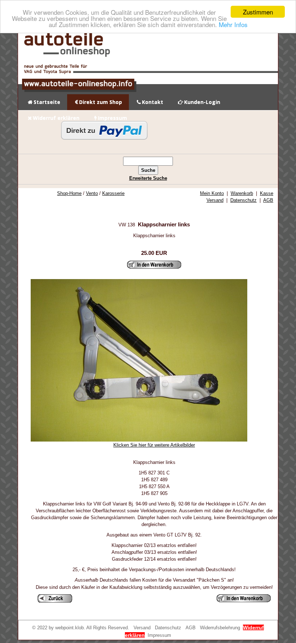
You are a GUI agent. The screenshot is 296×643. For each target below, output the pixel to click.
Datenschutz (243, 200)
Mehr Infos (233, 24)
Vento (92, 193)
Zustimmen (258, 11)
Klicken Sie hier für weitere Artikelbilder (154, 445)
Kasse (266, 193)
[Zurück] (55, 598)
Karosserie (113, 193)
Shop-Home (69, 193)
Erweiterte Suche (148, 178)
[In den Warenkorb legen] (154, 265)
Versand (214, 200)
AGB (268, 200)
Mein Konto (212, 193)
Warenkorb (242, 193)
